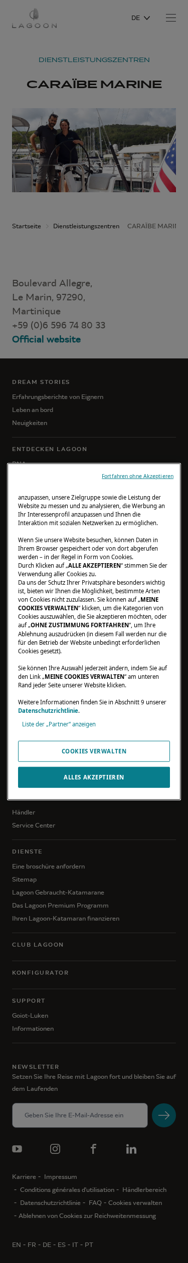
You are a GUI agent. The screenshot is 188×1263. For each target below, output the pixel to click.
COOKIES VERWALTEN (94, 751)
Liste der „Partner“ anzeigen (59, 724)
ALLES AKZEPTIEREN (94, 777)
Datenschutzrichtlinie (48, 710)
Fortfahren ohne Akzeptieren (137, 475)
